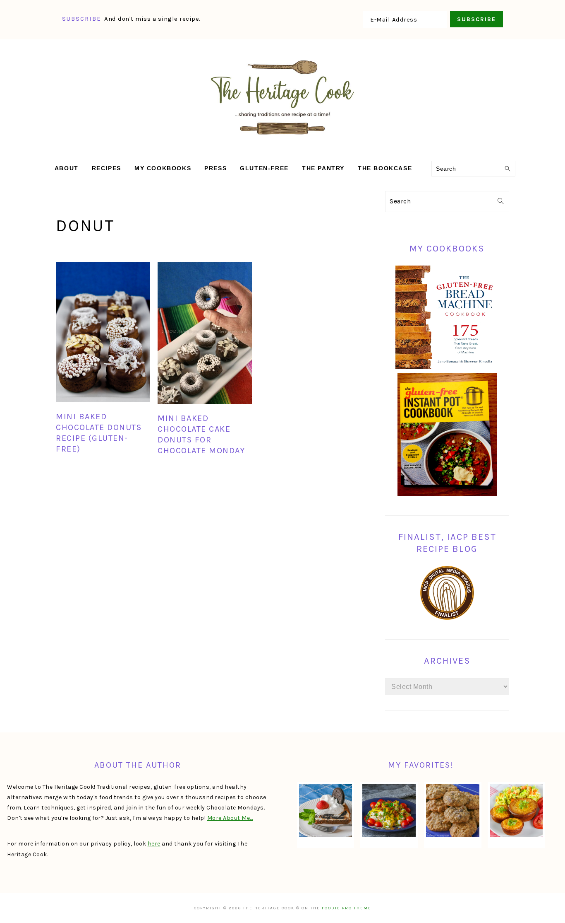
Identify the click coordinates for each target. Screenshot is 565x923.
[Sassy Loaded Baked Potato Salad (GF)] (388, 810)
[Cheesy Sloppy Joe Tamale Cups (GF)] (516, 810)
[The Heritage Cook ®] (282, 139)
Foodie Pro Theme (346, 908)
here (154, 843)
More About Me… (230, 818)
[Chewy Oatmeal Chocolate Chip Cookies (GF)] (452, 810)
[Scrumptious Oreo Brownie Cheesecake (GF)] (325, 810)
